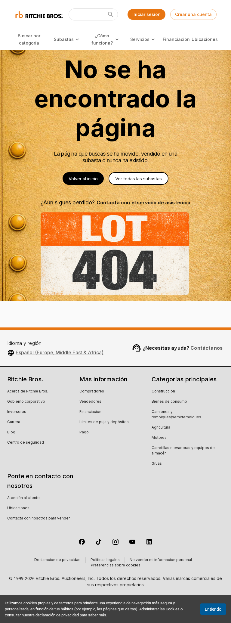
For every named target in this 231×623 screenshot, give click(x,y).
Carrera (13, 422)
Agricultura (161, 427)
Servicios (139, 39)
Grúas (157, 463)
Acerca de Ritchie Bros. (27, 391)
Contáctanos (206, 348)
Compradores (91, 391)
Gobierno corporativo (26, 401)
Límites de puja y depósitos (104, 422)
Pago (84, 432)
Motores (159, 438)
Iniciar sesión (146, 14)
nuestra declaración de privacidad (50, 615)
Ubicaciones (205, 39)
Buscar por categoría (29, 39)
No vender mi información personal (161, 560)
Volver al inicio (83, 178)
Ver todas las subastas (138, 178)
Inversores (16, 412)
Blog (11, 432)
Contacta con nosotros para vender (38, 518)
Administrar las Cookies (159, 609)
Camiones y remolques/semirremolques (176, 414)
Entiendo (213, 609)
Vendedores (90, 401)
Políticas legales (105, 560)
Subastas (64, 39)
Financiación (176, 39)
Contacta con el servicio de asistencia (144, 203)
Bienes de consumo (169, 401)
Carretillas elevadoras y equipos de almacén (183, 450)
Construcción (163, 391)
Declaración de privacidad (57, 560)
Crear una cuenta (193, 14)
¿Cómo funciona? (102, 39)
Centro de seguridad (25, 442)
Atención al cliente (23, 498)
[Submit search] (110, 14)
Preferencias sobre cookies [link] (115, 565)
